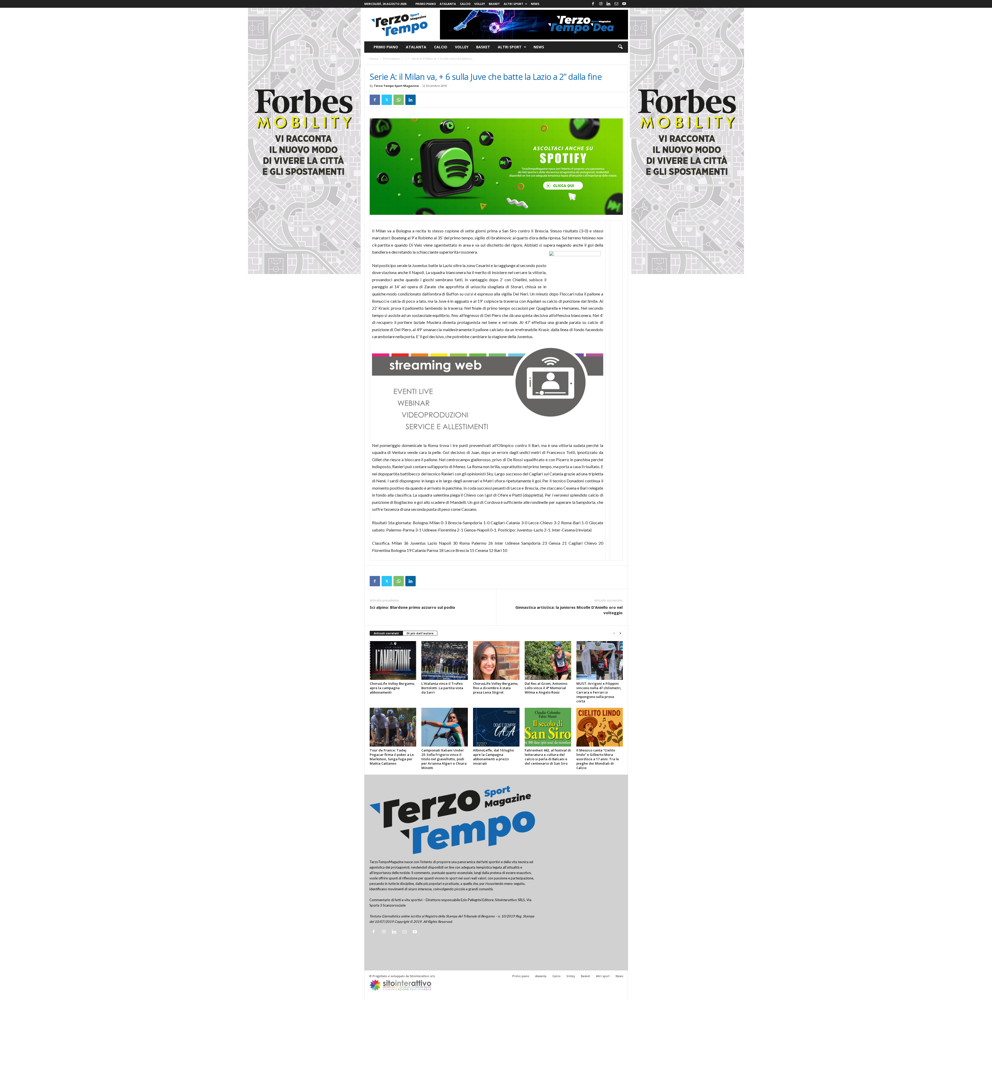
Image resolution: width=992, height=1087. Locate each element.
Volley (479, 4)
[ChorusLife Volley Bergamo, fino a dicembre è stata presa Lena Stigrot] (496, 660)
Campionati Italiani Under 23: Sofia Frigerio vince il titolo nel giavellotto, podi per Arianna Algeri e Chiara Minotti (444, 759)
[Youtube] (624, 4)
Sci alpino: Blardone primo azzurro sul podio (412, 607)
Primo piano (425, 4)
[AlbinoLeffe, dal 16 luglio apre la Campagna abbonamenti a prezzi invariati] (496, 727)
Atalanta (448, 4)
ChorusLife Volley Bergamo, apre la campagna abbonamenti (392, 688)
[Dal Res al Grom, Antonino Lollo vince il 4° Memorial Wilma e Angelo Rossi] (548, 660)
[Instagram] (601, 4)
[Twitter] (387, 100)
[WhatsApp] (398, 100)
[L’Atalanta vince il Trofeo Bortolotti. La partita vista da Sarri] (444, 660)
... (406, 58)
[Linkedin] (609, 4)
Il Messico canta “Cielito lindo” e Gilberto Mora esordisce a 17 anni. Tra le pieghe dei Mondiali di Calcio (597, 759)
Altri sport (513, 4)
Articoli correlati (386, 633)
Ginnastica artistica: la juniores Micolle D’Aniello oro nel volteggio (569, 610)
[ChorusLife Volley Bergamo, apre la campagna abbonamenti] (393, 660)
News (535, 4)
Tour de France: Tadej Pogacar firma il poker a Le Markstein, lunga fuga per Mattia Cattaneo (392, 757)
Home (373, 58)
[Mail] (616, 4)
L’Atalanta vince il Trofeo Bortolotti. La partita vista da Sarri (442, 688)
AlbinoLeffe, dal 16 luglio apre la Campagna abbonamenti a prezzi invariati (493, 757)
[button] (620, 47)
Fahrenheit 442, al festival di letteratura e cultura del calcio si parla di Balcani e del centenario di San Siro (548, 757)
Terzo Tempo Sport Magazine (396, 86)
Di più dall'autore (420, 633)
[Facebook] (593, 4)
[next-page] (620, 633)
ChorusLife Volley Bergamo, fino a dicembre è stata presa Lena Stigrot (495, 688)
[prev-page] (614, 633)
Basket (494, 4)
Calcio (465, 4)
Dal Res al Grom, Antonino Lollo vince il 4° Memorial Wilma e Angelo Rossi (546, 688)
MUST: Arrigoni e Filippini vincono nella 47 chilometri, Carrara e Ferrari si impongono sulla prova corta (599, 692)
